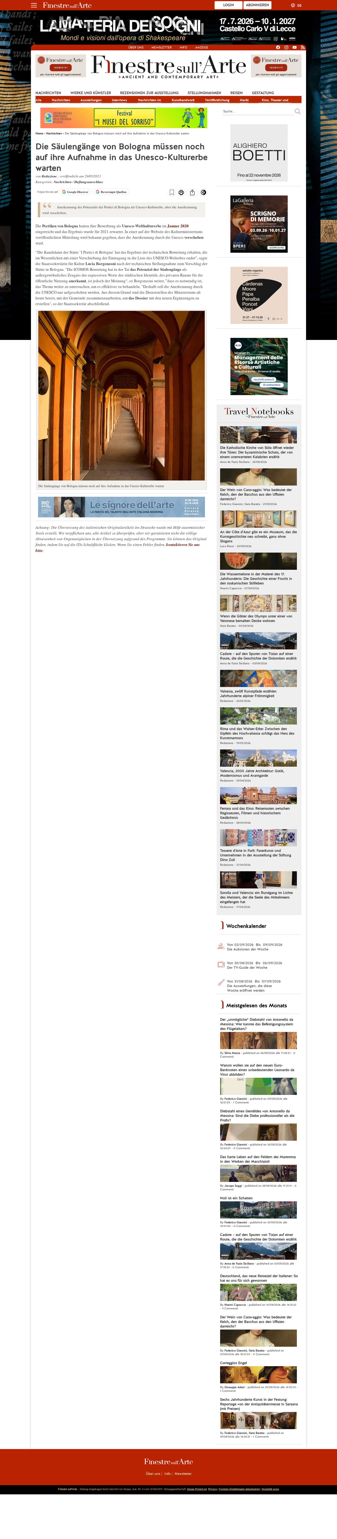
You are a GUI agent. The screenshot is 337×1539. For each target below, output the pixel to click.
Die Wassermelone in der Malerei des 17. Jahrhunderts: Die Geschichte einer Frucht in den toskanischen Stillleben (256, 579)
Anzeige (201, 47)
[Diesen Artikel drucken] (181, 193)
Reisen (236, 93)
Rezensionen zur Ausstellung (149, 93)
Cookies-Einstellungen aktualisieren (239, 1489)
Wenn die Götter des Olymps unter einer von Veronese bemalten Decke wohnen (256, 618)
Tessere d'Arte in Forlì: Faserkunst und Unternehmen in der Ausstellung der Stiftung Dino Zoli (255, 855)
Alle (38, 100)
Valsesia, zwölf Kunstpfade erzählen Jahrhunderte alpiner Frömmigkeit (248, 693)
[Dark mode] (203, 193)
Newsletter (162, 47)
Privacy (212, 1489)
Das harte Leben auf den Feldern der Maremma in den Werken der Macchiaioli (258, 1159)
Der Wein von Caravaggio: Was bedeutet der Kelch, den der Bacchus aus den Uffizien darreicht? (256, 494)
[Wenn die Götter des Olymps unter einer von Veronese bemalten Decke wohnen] (258, 604)
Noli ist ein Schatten (236, 1198)
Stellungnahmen (204, 93)
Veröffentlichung (217, 100)
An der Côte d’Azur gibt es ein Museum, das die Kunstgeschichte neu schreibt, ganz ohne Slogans (258, 536)
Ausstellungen (91, 100)
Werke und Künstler (90, 93)
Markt (244, 100)
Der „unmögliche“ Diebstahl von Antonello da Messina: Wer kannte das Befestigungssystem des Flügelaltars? (256, 1024)
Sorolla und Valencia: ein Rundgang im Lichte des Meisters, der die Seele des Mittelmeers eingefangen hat (256, 897)
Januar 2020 (178, 226)
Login (228, 5)
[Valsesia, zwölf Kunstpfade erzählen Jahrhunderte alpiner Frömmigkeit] (258, 679)
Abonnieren (257, 5)
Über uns (136, 47)
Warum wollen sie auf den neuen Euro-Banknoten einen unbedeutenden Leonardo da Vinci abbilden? (257, 1070)
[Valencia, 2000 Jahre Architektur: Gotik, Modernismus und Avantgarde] (258, 758)
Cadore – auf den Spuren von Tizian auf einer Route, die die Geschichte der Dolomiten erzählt (258, 656)
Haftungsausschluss (88, 181)
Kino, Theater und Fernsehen (275, 100)
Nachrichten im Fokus (149, 100)
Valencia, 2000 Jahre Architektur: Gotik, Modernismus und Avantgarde (252, 773)
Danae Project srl (197, 1489)
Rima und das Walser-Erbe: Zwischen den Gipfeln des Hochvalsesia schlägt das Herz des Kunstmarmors (257, 733)
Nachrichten (48, 93)
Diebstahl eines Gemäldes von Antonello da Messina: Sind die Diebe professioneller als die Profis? (257, 1116)
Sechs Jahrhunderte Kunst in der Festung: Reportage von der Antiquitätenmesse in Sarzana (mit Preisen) (259, 1404)
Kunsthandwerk (183, 100)
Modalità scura (270, 1489)
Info (183, 47)
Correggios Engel (233, 1363)
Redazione (50, 176)
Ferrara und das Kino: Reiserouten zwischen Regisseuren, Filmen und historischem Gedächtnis (255, 813)
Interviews (119, 100)
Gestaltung (263, 93)
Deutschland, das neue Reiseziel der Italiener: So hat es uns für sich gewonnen (259, 1278)
